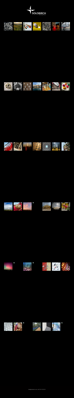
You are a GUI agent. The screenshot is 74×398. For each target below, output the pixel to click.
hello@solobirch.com (32, 389)
